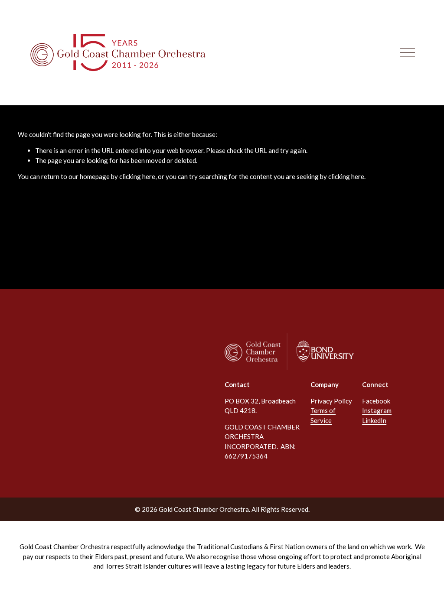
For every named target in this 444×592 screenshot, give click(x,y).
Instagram (377, 410)
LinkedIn (374, 420)
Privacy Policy (331, 401)
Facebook (376, 401)
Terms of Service (323, 415)
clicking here (137, 176)
